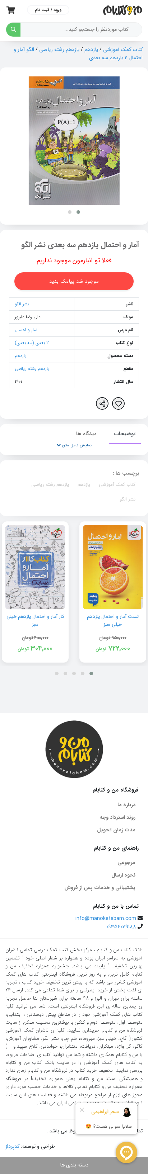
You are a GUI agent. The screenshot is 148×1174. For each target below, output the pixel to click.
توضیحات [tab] (124, 433)
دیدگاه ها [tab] (86, 433)
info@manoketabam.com (105, 919)
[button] (78, 212)
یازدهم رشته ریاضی (59, 50)
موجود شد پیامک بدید (74, 281)
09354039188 (121, 927)
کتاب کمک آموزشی (123, 50)
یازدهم (91, 50)
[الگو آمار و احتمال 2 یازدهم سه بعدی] (74, 140)
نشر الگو (22, 304)
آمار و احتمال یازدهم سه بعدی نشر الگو (80, 245)
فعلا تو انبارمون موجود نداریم (74, 260)
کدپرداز (12, 1146)
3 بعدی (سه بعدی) (32, 342)
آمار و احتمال (26, 330)
